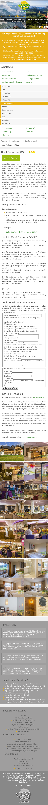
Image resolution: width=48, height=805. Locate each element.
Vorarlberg (6, 120)
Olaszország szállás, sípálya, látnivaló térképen (23, 746)
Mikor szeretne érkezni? (12, 315)
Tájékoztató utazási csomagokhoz (23, 725)
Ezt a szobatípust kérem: (12, 358)
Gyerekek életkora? (11, 340)
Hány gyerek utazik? (11, 338)
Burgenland (6, 93)
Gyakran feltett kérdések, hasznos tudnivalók (24, 729)
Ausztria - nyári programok (23, 759)
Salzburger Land (7, 110)
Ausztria (29, 82)
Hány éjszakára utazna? (12, 333)
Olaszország (6, 131)
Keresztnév (8, 373)
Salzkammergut (8, 103)
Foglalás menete (23, 727)
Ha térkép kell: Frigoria (23, 768)
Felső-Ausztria (7, 96)
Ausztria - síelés (23, 761)
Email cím (7, 376)
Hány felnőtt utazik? (11, 335)
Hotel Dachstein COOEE (10, 145)
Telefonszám (8, 378)
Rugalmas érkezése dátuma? (14, 322)
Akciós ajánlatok (8, 72)
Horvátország (31, 128)
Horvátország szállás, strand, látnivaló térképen (23, 748)
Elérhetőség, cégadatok (23, 718)
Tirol (3, 117)
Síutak (28, 72)
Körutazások (6, 123)
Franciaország (7, 128)
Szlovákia (29, 131)
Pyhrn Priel (7, 100)
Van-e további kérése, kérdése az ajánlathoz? (24, 361)
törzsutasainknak (39, 397)
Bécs (3, 90)
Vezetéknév (8, 371)
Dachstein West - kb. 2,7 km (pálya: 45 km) (21, 232)
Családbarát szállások (34, 75)
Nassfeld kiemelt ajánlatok (12, 82)
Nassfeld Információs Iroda (23, 766)
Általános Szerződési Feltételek (24, 720)
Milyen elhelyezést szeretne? (14, 342)
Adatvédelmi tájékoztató (23, 722)
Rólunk (23, 716)
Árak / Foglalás (11, 158)
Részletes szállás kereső (23, 742)
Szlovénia (5, 135)
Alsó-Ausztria (6, 86)
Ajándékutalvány (23, 731)
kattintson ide (31, 437)
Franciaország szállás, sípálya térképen (23, 751)
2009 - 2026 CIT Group (23, 785)
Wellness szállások (9, 78)
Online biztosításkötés (23, 739)
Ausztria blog (23, 763)
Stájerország (6, 113)
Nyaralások (6, 75)
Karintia (4, 107)
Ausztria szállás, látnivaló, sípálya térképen (22, 744)
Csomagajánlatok (32, 78)
